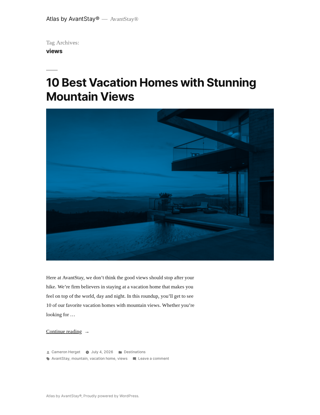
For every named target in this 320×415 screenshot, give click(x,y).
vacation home (102, 358)
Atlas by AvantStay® (73, 18)
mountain (79, 358)
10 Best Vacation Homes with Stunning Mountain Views (151, 89)
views (122, 358)
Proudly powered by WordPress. (111, 396)
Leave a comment (153, 358)
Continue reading (67, 331)
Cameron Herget (66, 352)
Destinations (134, 352)
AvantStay (60, 358)
